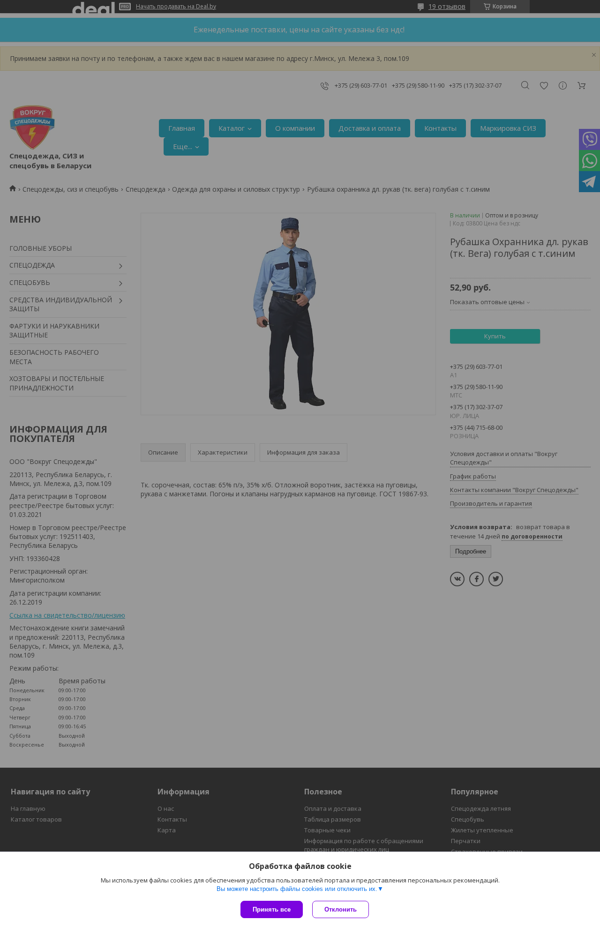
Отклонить (340, 909)
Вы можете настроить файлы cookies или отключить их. (297, 888)
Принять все (272, 909)
